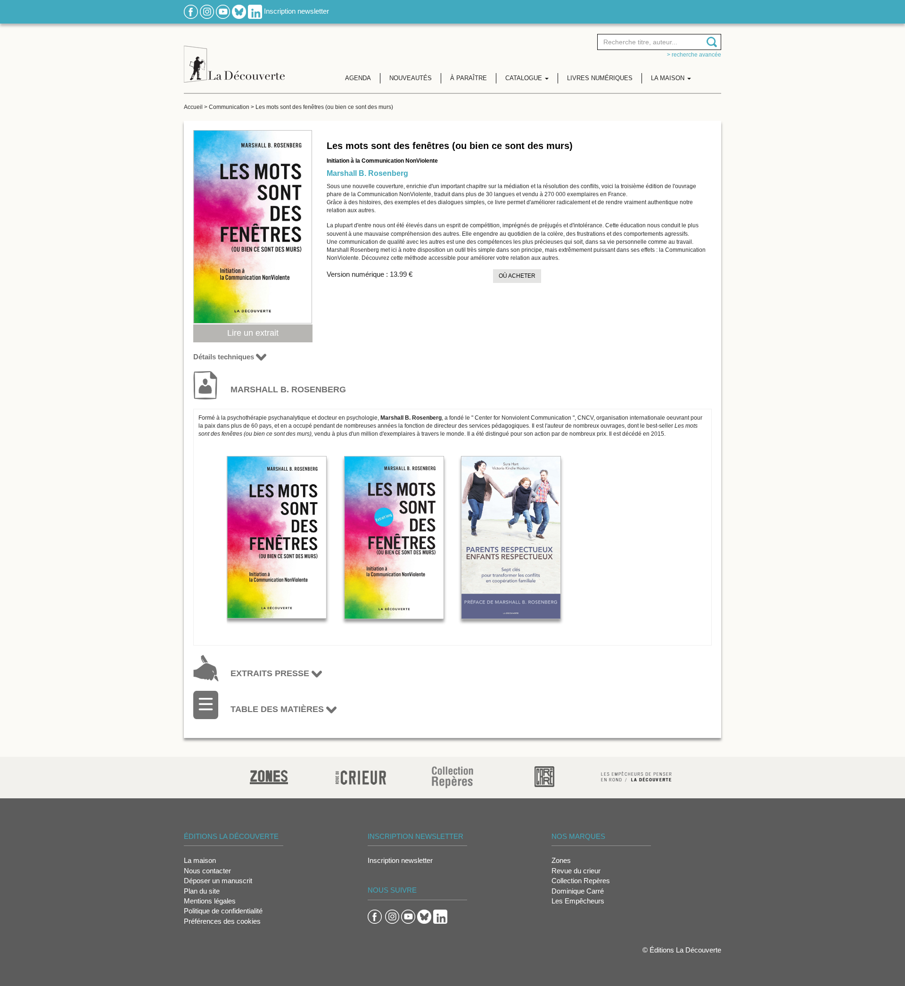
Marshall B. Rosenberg (367, 173)
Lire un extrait (253, 333)
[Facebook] (191, 11)
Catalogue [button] (524, 78)
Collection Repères (580, 881)
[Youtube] (223, 11)
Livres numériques (600, 78)
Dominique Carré (577, 891)
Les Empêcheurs (577, 901)
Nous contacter (207, 871)
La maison (200, 860)
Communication (229, 107)
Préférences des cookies (222, 921)
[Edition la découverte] (234, 57)
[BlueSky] (239, 11)
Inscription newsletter (296, 11)
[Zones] (269, 776)
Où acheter (517, 276)
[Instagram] (207, 11)
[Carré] (544, 776)
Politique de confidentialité (223, 911)
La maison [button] (668, 78)
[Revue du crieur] (361, 776)
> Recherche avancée (694, 54)
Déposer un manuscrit (218, 881)
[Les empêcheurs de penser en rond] (636, 776)
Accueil (193, 107)
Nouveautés (410, 78)
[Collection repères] (452, 777)
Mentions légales (210, 901)
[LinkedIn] (255, 11)
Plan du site (202, 891)
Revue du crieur (576, 871)
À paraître (468, 78)
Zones (561, 860)
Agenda (358, 78)
